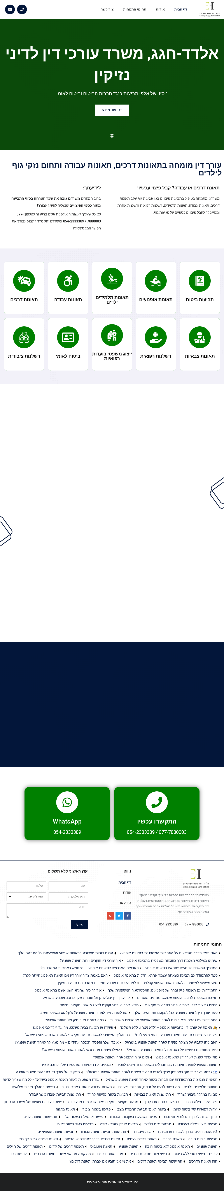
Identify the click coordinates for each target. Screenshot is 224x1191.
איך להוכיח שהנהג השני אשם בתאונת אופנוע (68, 990)
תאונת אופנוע (128, 1146)
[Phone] (22, 9)
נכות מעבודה (142, 1131)
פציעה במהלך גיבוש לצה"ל (197, 1094)
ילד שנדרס (19, 1154)
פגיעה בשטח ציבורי (96, 1109)
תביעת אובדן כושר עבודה (119, 1124)
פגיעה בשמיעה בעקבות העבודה (133, 1116)
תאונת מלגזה (65, 1109)
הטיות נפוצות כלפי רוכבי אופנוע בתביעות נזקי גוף (181, 1005)
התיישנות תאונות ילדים (40, 1116)
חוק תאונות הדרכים (203, 1161)
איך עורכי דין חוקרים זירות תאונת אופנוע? (90, 960)
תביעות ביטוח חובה (202, 1139)
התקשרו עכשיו (157, 821)
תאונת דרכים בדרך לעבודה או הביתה (92, 1139)
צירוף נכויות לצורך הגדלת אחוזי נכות (190, 1116)
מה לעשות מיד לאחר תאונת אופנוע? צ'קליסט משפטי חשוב (84, 1012)
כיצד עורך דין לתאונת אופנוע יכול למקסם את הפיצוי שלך (175, 1012)
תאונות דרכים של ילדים (66, 1146)
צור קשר (107, 9)
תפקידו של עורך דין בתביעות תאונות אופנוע (48, 1072)
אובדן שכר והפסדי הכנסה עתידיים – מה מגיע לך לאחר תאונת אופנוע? (67, 1042)
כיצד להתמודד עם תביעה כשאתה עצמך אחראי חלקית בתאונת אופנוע (165, 975)
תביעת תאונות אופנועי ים (56, 1131)
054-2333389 (141, 832)
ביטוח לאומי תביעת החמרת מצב (141, 1109)
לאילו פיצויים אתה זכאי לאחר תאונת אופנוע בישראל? (81, 1050)
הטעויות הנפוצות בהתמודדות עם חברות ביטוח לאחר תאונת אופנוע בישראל (161, 1079)
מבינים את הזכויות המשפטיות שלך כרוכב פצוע (76, 1064)
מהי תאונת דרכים (110, 1154)
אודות (160, 9)
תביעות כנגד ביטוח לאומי (75, 1124)
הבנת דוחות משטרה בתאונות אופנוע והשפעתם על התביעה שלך (65, 953)
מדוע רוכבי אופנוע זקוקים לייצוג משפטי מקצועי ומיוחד (99, 1005)
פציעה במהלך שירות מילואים (33, 1087)
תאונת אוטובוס (101, 1146)
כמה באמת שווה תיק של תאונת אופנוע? (74, 1020)
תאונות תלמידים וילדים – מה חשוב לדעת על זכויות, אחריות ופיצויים (167, 1087)
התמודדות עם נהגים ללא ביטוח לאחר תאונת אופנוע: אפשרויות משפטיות (163, 1020)
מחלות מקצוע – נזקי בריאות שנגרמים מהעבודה (103, 1102)
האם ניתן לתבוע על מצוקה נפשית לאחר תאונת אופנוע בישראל (171, 1042)
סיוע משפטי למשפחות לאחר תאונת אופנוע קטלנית (179, 983)
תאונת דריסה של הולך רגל (38, 1139)
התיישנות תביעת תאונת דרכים (159, 1161)
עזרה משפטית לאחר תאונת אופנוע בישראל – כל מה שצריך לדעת (51, 1079)
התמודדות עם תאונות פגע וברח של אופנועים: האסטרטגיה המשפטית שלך (162, 990)
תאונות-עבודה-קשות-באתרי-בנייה (86, 1087)
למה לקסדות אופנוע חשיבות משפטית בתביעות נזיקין (97, 983)
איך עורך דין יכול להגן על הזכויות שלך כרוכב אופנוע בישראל (87, 997)
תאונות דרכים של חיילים (25, 1146)
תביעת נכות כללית (157, 1124)
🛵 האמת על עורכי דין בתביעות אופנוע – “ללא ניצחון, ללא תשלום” (168, 1027)
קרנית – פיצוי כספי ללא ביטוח (195, 1154)
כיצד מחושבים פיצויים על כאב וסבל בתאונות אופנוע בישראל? (171, 1050)
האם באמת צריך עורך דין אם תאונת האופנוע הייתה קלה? (65, 975)
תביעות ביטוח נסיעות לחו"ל (108, 1094)
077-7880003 (173, 832)
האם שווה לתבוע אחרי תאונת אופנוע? (121, 1057)
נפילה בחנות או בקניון (161, 1102)
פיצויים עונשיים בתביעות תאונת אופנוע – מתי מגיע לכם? (175, 1035)
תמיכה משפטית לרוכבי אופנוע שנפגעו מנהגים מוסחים (177, 997)
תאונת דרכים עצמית (142, 1139)
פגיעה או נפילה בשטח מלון (83, 1116)
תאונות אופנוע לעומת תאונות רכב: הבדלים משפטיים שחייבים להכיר (167, 1064)
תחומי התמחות (134, 9)
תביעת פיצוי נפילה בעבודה (197, 1124)
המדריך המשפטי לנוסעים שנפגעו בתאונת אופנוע (181, 968)
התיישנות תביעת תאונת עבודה (103, 1131)
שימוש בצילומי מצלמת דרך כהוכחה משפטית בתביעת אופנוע (172, 960)
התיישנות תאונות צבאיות (153, 1094)
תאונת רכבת (172, 1139)
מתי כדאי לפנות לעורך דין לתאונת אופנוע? (186, 1057)
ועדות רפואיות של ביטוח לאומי (195, 1109)
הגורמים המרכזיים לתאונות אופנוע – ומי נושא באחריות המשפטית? (89, 968)
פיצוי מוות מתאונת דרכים (148, 1154)
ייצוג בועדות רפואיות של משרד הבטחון (33, 1102)
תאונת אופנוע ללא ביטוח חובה (167, 1146)
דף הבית (180, 9)
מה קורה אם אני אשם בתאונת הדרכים (62, 1154)
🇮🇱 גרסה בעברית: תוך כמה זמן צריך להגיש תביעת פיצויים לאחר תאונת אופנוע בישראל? (151, 1072)
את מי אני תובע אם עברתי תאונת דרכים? (100, 1161)
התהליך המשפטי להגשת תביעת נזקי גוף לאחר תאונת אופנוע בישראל (76, 1035)
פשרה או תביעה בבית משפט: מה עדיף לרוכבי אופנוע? (73, 1027)
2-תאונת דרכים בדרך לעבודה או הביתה (187, 1131)
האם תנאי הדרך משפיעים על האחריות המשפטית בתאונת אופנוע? (168, 953)
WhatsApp (67, 821)
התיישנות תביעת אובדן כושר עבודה (55, 1094)
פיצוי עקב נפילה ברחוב (200, 1102)
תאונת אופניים (206, 1146)
